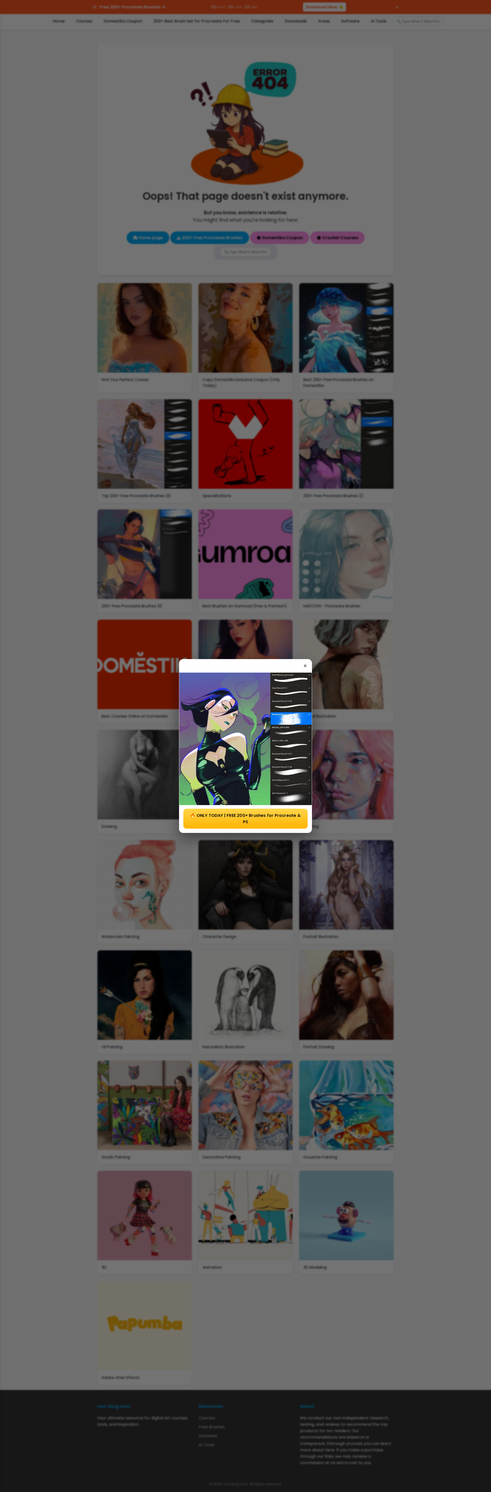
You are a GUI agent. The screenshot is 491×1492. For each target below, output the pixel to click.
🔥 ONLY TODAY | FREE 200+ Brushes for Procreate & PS (245, 818)
